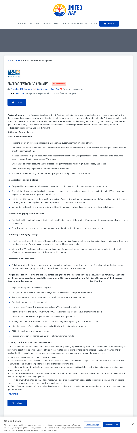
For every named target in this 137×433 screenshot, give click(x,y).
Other (17, 60)
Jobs (9, 60)
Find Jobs (22, 23)
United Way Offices (51, 23)
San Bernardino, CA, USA (48, 89)
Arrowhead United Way (21, 89)
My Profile (34, 23)
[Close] (133, 424)
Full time (20, 93)
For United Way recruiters (75, 23)
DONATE (94, 23)
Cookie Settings (92, 424)
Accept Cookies (111, 424)
